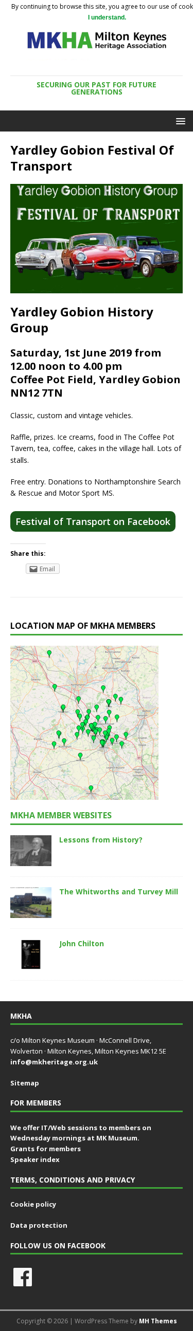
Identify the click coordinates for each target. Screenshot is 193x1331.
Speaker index (35, 1159)
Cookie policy (33, 1204)
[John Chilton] (30, 964)
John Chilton (81, 943)
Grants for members (45, 1148)
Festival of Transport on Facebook (92, 521)
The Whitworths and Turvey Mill (118, 891)
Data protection (38, 1225)
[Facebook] (22, 1277)
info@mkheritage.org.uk (54, 1061)
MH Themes (158, 1321)
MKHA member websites (61, 815)
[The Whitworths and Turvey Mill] (30, 911)
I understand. (107, 17)
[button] (178, 120)
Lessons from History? (101, 840)
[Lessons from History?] (30, 860)
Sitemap (24, 1083)
